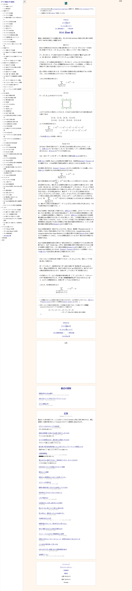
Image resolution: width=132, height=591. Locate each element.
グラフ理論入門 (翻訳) (7, 2)
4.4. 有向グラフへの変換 (10, 71)
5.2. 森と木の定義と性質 (10, 97)
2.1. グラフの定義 (8, 13)
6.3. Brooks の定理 (8, 152)
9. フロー (4, 207)
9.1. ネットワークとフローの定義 (12, 209)
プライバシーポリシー (66, 567)
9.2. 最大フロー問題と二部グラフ (12, 212)
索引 (3, 240)
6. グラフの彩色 (6, 145)
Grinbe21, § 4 (71, 247)
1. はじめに (5, 4)
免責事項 (66, 570)
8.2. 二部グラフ (7, 182)
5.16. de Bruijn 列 (8, 132)
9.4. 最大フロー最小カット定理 (11, 216)
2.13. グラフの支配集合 (10, 41)
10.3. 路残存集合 (59, 28)
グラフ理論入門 (66, 23)
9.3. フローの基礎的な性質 (10, 214)
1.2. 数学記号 (7, 8)
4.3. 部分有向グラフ (9, 69)
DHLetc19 (83, 233)
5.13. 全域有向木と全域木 (10, 124)
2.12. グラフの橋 (8, 39)
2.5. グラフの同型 (8, 24)
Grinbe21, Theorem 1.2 (86, 161)
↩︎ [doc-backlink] (79, 302)
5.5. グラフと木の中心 (9, 104)
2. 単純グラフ (5, 11)
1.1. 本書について (8, 6)
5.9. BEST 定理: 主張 (9, 113)
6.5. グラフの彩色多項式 (10, 158)
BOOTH (53, 13)
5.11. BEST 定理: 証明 (9, 119)
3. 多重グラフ (5, 48)
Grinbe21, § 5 (58, 224)
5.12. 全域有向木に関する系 (11, 121)
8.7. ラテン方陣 (7, 195)
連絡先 (66, 573)
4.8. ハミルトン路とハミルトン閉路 (13, 82)
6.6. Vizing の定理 (8, 160)
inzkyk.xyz (66, 19)
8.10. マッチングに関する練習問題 (12, 205)
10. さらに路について (66, 26)
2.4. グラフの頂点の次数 (10, 21)
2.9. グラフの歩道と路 (9, 33)
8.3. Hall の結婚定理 (9, 184)
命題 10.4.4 (75, 156)
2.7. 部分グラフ (7, 28)
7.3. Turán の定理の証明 (10, 175)
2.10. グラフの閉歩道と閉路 (11, 35)
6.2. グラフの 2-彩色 (9, 149)
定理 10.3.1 (68, 211)
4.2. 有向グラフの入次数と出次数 (12, 67)
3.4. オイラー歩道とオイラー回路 (12, 60)
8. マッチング (5, 177)
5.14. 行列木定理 (8, 126)
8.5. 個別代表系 (7, 190)
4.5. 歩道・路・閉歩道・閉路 (11, 74)
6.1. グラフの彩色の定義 (10, 147)
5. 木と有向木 (5, 93)
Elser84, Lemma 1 (46, 302)
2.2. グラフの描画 (8, 15)
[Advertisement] (66, 363)
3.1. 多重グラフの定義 (9, 50)
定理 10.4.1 (47, 136)
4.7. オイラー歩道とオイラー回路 (12, 80)
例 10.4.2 (51, 151)
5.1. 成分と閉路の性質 (9, 95)
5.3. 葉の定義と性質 (9, 100)
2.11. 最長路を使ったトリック (11, 37)
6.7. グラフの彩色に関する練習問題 (13, 162)
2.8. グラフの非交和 (9, 30)
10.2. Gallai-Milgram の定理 (10, 231)
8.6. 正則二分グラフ (9, 192)
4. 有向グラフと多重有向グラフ (10, 63)
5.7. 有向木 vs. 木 (8, 108)
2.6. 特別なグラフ (8, 26)
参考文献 (70, 28)
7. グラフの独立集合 (7, 165)
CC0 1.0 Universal (84, 9)
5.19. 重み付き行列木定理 (10, 143)
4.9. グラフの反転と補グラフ (11, 84)
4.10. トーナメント (8, 87)
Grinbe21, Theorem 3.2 (67, 249)
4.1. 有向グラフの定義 (9, 65)
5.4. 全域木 (6, 102)
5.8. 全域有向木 (7, 111)
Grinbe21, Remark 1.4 (68, 302)
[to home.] (66, 4)
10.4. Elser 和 (7, 235)
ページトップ (66, 564)
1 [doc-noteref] (61, 40)
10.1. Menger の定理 (9, 229)
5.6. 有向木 (6, 106)
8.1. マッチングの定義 (9, 179)
